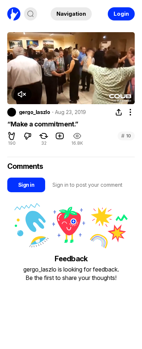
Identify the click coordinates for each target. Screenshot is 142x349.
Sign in (26, 185)
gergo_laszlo (34, 112)
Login (121, 13)
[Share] (118, 112)
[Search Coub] (30, 13)
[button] (21, 94)
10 (126, 136)
